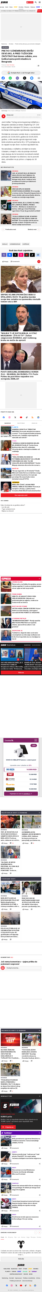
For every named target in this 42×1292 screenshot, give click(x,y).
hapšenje (26, 244)
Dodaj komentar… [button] (13, 968)
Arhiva (38, 1278)
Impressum (18, 1278)
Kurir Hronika (10, 65)
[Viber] (4, 255)
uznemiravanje (15, 244)
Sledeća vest (32, 229)
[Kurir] (4, 2)
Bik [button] (6, 1237)
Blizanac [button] (10, 1237)
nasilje (4, 244)
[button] (38, 65)
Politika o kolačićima (29, 1278)
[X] (15, 255)
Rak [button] (15, 1237)
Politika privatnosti (15, 1280)
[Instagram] (21, 255)
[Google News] (38, 255)
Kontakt (11, 1278)
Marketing (5, 1278)
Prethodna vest (10, 229)
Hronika (11, 44)
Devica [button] (23, 1237)
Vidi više (21, 1259)
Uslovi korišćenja (27, 1280)
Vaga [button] (27, 1237)
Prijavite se (9, 1127)
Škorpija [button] (33, 1237)
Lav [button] (19, 1237)
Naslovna (4, 44)
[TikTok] (32, 255)
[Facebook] (9, 255)
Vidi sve (21, 672)
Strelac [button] (39, 1237)
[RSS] (32, 417)
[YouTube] (26, 255)
